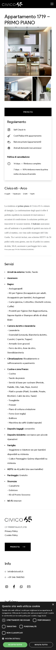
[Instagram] (7, 586)
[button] (28, 638)
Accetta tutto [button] (15, 645)
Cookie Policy (11, 535)
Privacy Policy (11, 531)
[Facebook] (14, 586)
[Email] (29, 586)
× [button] (53, 605)
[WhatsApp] (21, 586)
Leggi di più (41, 616)
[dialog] (28, 626)
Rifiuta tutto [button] (41, 645)
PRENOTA (28, 112)
